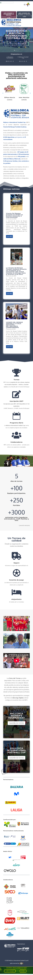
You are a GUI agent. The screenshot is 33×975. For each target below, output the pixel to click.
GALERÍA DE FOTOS (16, 723)
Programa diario (16, 423)
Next (30, 93)
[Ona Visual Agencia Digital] (21, 963)
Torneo (16, 380)
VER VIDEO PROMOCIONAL (16, 44)
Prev (2, 93)
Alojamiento (16, 599)
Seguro (16, 563)
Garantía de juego (16, 580)
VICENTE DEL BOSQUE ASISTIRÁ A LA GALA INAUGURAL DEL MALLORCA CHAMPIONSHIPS (14, 325)
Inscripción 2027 (16, 401)
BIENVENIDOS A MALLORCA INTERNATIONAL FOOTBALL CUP (16, 34)
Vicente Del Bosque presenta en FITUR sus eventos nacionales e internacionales (14, 215)
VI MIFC (23, 971)
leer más (9, 236)
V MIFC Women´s (10, 971)
